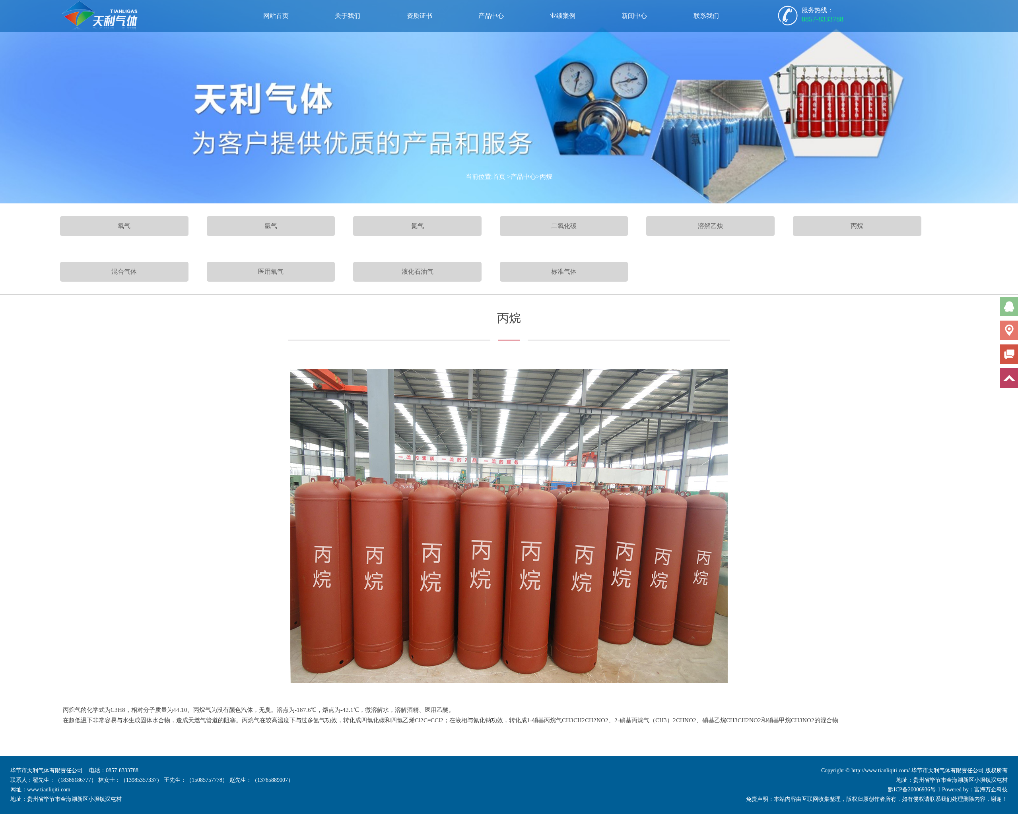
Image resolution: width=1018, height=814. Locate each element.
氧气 (124, 225)
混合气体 (124, 271)
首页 (499, 176)
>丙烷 (544, 176)
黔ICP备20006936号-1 (914, 790)
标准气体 (564, 271)
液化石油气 (417, 271)
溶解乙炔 (710, 225)
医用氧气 (271, 271)
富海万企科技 (991, 790)
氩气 (270, 225)
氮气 (417, 225)
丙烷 (857, 225)
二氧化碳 (564, 225)
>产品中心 (521, 176)
